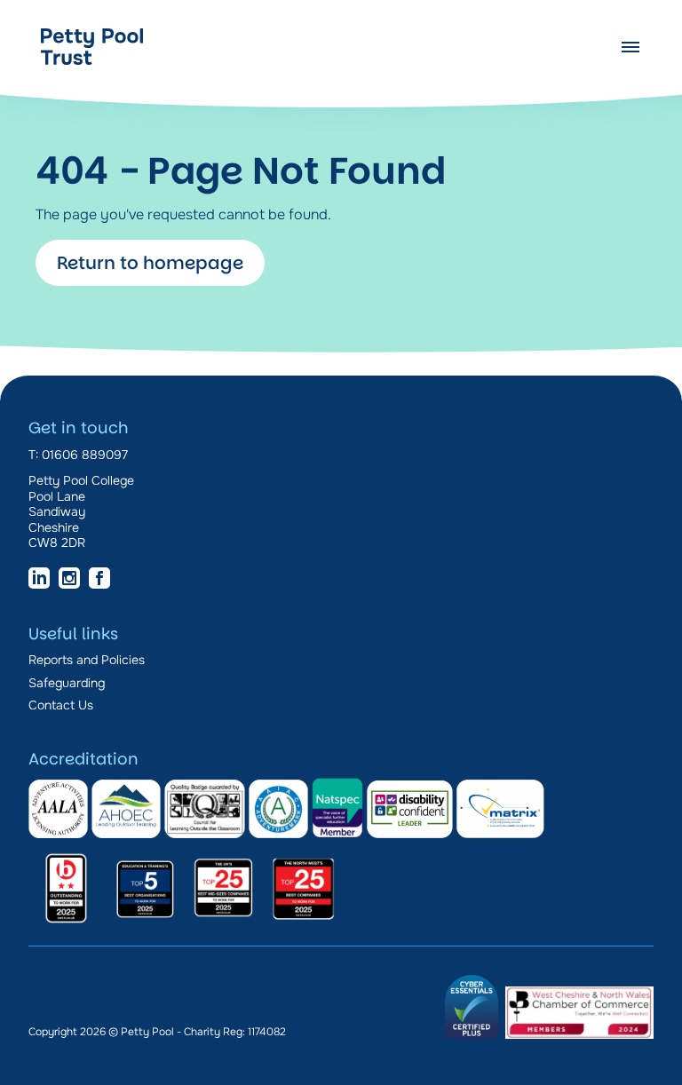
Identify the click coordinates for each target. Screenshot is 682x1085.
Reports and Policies (86, 660)
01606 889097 (85, 455)
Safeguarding (66, 683)
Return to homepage (150, 262)
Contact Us (60, 705)
